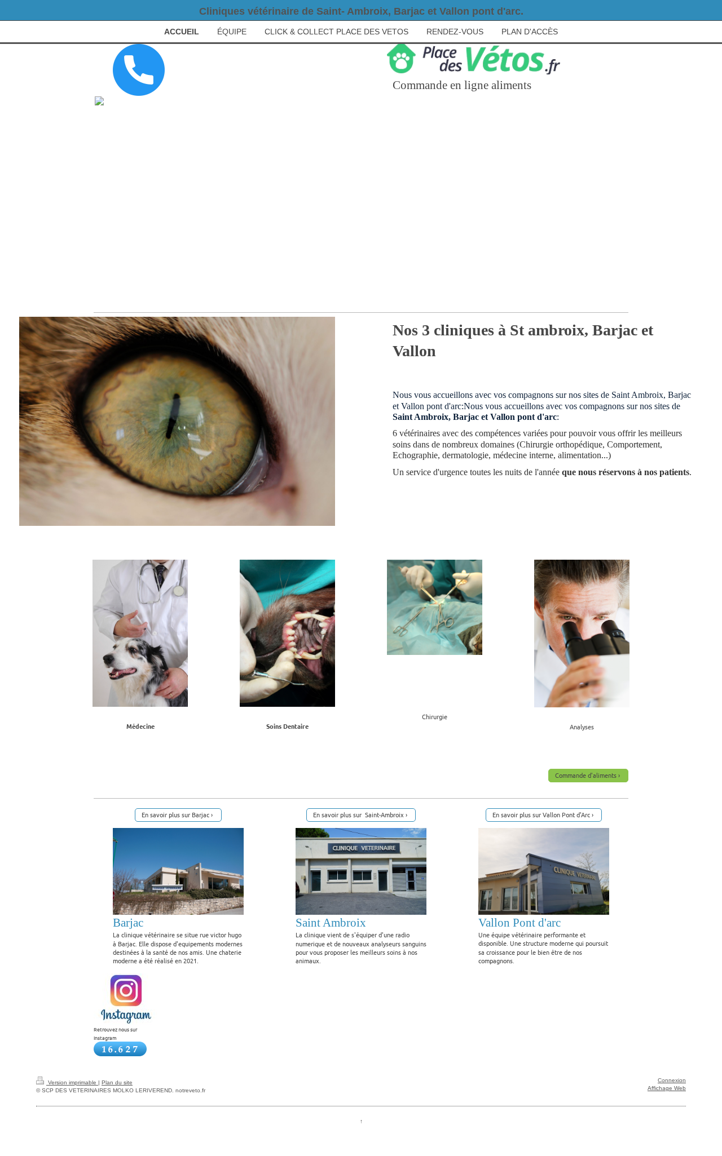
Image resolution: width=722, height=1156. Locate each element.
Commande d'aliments (586, 774)
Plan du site (117, 1082)
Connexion (672, 1080)
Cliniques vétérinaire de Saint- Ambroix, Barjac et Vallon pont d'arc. (361, 11)
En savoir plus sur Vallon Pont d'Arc (541, 814)
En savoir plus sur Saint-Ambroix (358, 814)
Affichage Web (667, 1088)
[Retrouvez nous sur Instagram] (125, 999)
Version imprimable (72, 1082)
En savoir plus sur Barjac (175, 814)
